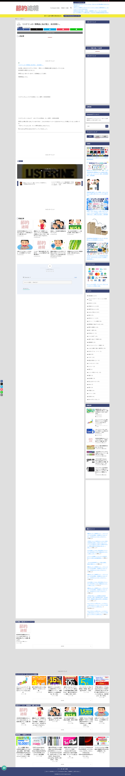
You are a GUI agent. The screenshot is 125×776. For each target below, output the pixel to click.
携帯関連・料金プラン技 (96, 324)
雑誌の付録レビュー (94, 360)
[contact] (109, 1)
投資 (91, 315)
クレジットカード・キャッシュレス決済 (98, 299)
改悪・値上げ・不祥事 (95, 339)
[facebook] (99, 1)
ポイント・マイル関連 (95, 321)
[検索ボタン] (70, 8)
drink (91, 384)
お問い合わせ (76, 771)
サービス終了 (93, 336)
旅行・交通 (92, 330)
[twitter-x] (101, 1)
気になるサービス (94, 381)
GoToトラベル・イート (95, 351)
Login (75, 277)
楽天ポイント (93, 318)
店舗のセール (94, 306)
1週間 (105, 136)
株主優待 (92, 378)
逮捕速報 (92, 342)
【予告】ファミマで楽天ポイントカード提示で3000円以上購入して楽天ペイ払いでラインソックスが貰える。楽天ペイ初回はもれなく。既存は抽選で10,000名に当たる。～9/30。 (97, 544)
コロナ (91, 357)
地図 (91, 375)
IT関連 (91, 390)
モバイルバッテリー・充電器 (96, 345)
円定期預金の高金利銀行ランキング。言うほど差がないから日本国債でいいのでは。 (97, 239)
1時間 (90, 136)
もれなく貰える (94, 312)
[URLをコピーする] (2, 395)
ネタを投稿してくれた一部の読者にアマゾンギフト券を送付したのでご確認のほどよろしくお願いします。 (97, 552)
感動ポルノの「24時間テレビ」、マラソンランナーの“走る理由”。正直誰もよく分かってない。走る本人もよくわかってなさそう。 (97, 535)
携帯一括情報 (93, 327)
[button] (23, 29)
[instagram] (103, 1)
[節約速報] (27, 8)
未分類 (91, 396)
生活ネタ (20, 27)
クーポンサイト (93, 363)
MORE (62, 646)
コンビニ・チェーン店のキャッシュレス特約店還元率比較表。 (97, 158)
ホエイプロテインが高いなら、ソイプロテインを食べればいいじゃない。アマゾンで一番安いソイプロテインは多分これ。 (97, 605)
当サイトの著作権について (51, 771)
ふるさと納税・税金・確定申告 (97, 348)
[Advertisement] (50, 50)
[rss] (107, 1)
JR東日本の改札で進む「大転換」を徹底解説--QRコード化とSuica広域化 (90, 11)
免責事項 (70, 771)
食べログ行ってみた (94, 399)
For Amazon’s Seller (62, 771)
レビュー (92, 366)
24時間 (97, 136)
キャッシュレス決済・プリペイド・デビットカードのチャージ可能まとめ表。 (97, 285)
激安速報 (93, 295)
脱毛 (90, 369)
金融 (91, 354)
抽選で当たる (94, 309)
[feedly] (105, 1)
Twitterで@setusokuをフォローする (72, 15)
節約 (91, 387)
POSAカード (93, 333)
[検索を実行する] (106, 126)
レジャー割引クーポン (95, 372)
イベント (92, 393)
